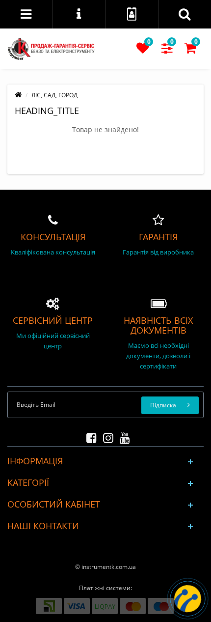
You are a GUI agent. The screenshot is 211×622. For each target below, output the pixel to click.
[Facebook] (89, 436)
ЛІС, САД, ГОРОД (54, 95)
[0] (142, 50)
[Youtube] (122, 436)
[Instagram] (105, 436)
